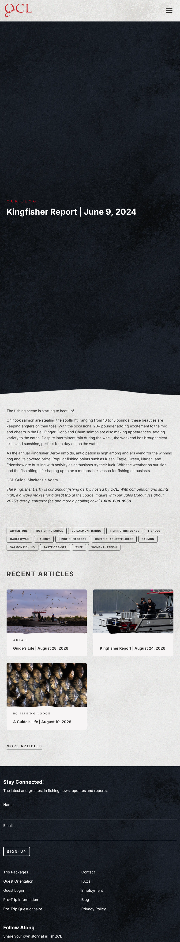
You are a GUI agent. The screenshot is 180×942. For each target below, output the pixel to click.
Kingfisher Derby (72, 539)
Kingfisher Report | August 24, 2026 (132, 648)
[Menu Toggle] (169, 10)
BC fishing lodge (49, 530)
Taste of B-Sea (55, 547)
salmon (148, 539)
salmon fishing (22, 547)
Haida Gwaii (19, 539)
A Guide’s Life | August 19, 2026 (42, 722)
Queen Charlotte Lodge (114, 539)
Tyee (79, 547)
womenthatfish (104, 547)
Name (8, 805)
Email (8, 826)
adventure (19, 530)
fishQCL (154, 530)
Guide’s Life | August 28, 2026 (40, 648)
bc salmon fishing (86, 530)
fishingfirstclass (124, 530)
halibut (44, 539)
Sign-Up (16, 851)
